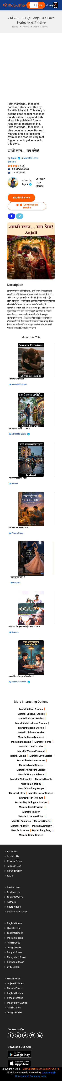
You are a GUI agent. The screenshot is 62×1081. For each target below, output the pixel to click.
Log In (52, 5)
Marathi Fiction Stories (31, 718)
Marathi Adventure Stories (31, 769)
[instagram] (18, 1035)
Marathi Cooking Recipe (31, 788)
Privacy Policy (14, 861)
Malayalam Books (16, 957)
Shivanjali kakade (19, 384)
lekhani (15, 483)
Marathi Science (20, 830)
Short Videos (14, 906)
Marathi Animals (20, 825)
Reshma (16, 583)
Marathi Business (21, 821)
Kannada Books (15, 962)
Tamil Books (13, 942)
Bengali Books (14, 952)
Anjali (14, 158)
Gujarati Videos (15, 897)
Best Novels (13, 892)
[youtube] (32, 1035)
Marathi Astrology (42, 825)
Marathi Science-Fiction (31, 816)
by (10, 384)
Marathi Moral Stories (31, 765)
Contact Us (13, 856)
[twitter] (25, 1035)
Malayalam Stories (17, 1002)
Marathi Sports (42, 821)
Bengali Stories (15, 998)
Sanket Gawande (19, 682)
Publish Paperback (17, 911)
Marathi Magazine (21, 741)
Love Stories (39, 184)
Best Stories (13, 887)
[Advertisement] (31, 66)
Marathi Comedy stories (31, 737)
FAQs (10, 875)
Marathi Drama (18, 755)
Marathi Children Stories (31, 732)
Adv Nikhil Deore (19, 434)
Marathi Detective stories (31, 760)
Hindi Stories (13, 978)
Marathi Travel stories (31, 746)
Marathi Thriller (31, 811)
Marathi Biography (31, 783)
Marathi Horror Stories (40, 793)
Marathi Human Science (31, 774)
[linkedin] (40, 1035)
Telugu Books (14, 947)
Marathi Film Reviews (31, 797)
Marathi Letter (17, 793)
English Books (14, 923)
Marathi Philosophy (21, 779)
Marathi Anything (41, 830)
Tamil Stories (14, 1007)
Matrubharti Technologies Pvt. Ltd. (42, 1069)
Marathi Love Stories (40, 755)
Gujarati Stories (15, 983)
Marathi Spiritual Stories (31, 713)
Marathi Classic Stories (31, 727)
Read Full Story (21, 197)
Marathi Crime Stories (31, 835)
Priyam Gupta (17, 533)
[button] (35, 5)
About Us (12, 851)
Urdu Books (13, 966)
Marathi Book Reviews (31, 807)
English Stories (15, 993)
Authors (11, 902)
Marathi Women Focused (31, 751)
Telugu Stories (14, 1012)
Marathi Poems (42, 741)
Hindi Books (13, 928)
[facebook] (11, 1035)
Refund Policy (14, 870)
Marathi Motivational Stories (31, 723)
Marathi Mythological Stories (31, 802)
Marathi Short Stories (31, 709)
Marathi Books (15, 937)
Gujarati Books (15, 933)
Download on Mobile (30, 206)
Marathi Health (43, 779)
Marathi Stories (15, 988)
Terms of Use (14, 866)
